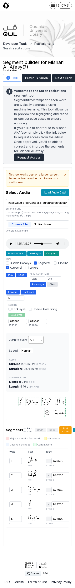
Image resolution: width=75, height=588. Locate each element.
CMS (65, 5)
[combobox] (36, 340)
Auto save (29, 430)
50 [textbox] (32, 340)
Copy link (51, 253)
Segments (44, 263)
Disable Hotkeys (20, 263)
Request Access (29, 157)
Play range (38, 284)
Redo (52, 429)
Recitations (42, 44)
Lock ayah (19, 309)
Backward (28, 292)
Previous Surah (36, 78)
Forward (13, 292)
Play (10, 274)
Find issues (65, 430)
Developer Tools (15, 44)
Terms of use (37, 582)
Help (13, 77)
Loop (21, 274)
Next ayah (35, 253)
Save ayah (16, 314)
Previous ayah (16, 253)
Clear (52, 284)
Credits (19, 582)
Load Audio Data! (55, 192)
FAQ (7, 582)
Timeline (63, 263)
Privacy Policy (61, 582)
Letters (34, 267)
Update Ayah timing (45, 309)
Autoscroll (16, 267)
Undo (40, 429)
